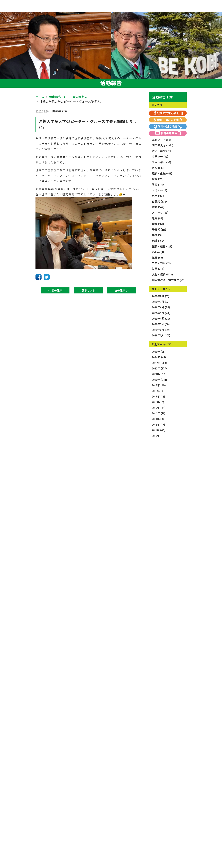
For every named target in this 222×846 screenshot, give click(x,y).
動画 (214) (158, 269)
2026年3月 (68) (161, 324)
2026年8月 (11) (160, 296)
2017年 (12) (158, 396)
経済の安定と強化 (168, 113)
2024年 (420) (159, 357)
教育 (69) (157, 257)
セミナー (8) (159, 190)
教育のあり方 (169, 133)
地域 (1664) (159, 240)
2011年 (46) (158, 430)
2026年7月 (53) (160, 302)
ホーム (40, 97)
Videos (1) (158, 252)
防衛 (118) (158, 184)
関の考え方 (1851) (162, 145)
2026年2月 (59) (161, 330)
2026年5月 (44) (161, 313)
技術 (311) (157, 179)
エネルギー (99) (161, 162)
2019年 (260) (159, 385)
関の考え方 (59, 111)
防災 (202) (158, 168)
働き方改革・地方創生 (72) (168, 280)
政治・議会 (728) (162, 151)
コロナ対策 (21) (161, 263)
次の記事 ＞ (121, 290)
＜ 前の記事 (55, 290)
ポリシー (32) (160, 156)
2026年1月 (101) (161, 335)
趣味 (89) (157, 218)
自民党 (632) (159, 201)
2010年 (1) (158, 436)
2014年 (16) (158, 413)
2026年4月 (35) (161, 318)
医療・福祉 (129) (162, 246)
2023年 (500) (159, 363)
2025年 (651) (159, 351)
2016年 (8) (158, 402)
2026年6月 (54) (161, 307)
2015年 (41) (158, 408)
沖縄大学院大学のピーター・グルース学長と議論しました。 (88, 123)
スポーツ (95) (160, 212)
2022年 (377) (159, 368)
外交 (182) (158, 196)
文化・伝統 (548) (162, 274)
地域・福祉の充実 (168, 120)
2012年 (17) (158, 424)
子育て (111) (159, 229)
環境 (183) (158, 224)
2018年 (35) (158, 391)
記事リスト (88, 290)
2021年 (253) (159, 374)
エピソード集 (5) (162, 140)
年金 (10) (157, 235)
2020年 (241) (159, 380)
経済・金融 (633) (162, 173)
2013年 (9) (158, 419)
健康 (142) (158, 207)
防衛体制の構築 (167, 126)
